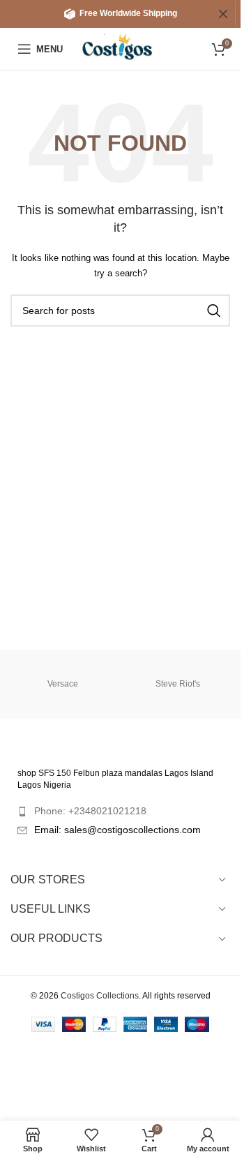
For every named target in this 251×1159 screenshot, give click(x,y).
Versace (62, 684)
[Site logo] (122, 48)
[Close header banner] (223, 14)
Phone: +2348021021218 (90, 810)
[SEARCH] (214, 310)
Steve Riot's (177, 684)
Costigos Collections (100, 996)
